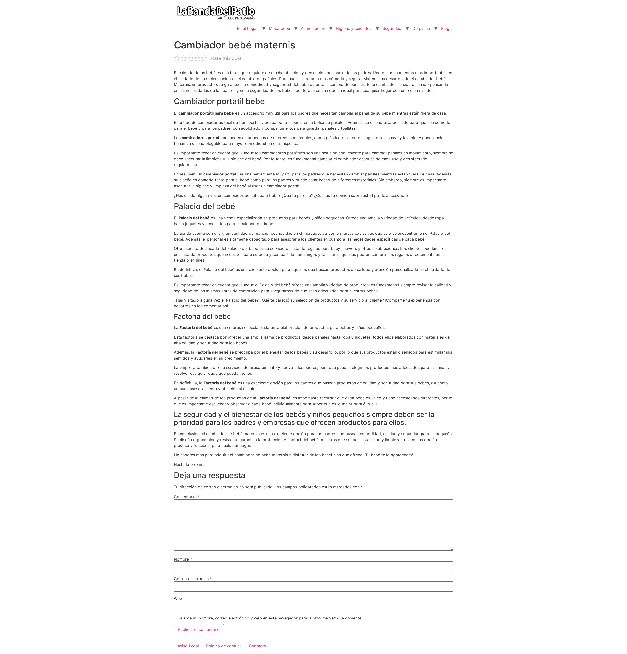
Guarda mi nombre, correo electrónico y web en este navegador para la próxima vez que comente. (270, 618)
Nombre (183, 559)
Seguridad (392, 28)
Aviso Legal (188, 645)
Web (178, 598)
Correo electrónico (193, 579)
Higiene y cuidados (354, 28)
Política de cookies (223, 645)
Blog (445, 28)
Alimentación (313, 28)
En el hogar (247, 28)
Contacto (257, 645)
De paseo (421, 28)
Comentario (186, 497)
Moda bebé (279, 28)
